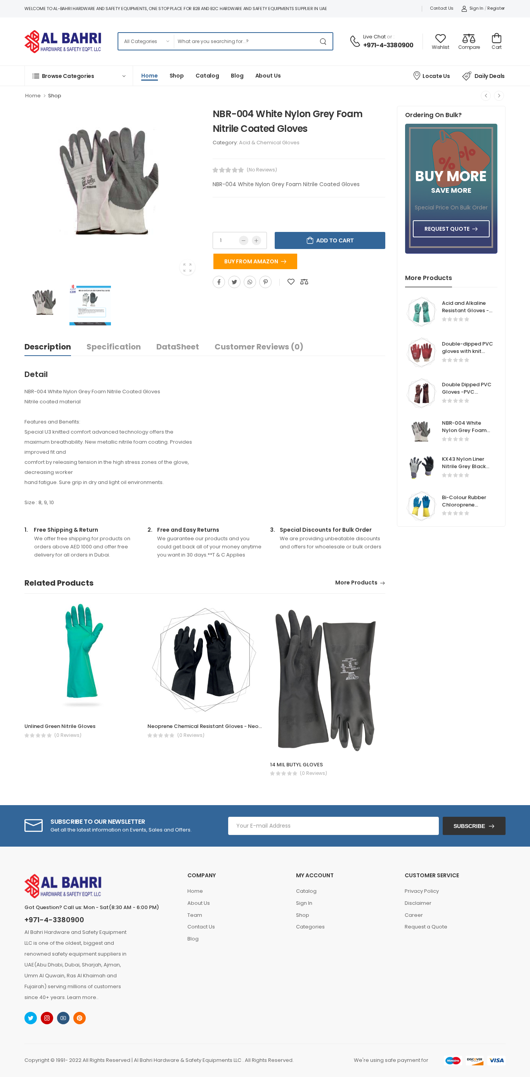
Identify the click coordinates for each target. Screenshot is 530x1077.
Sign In (476, 8)
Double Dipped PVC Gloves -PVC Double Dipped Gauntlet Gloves (467, 395)
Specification (114, 346)
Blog (237, 76)
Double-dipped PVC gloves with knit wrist (467, 351)
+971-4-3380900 (388, 45)
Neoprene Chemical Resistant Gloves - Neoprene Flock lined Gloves (233, 726)
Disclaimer (418, 903)
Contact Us (442, 8)
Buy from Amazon (251, 261)
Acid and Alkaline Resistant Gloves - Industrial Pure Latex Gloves (465, 314)
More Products (356, 583)
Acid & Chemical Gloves (269, 142)
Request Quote (446, 229)
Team (194, 915)
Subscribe (469, 826)
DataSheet (177, 346)
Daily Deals (490, 76)
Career (414, 915)
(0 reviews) (67, 735)
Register (496, 8)
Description (47, 346)
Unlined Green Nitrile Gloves (59, 726)
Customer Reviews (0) (259, 346)
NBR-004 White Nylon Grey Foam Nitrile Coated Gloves (464, 434)
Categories (310, 926)
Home (149, 76)
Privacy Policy (422, 891)
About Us (268, 76)
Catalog (207, 76)
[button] (78, 76)
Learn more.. (83, 997)
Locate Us (436, 76)
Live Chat (374, 36)
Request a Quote (426, 926)
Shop (177, 76)
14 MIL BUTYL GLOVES (296, 764)
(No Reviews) (262, 170)
